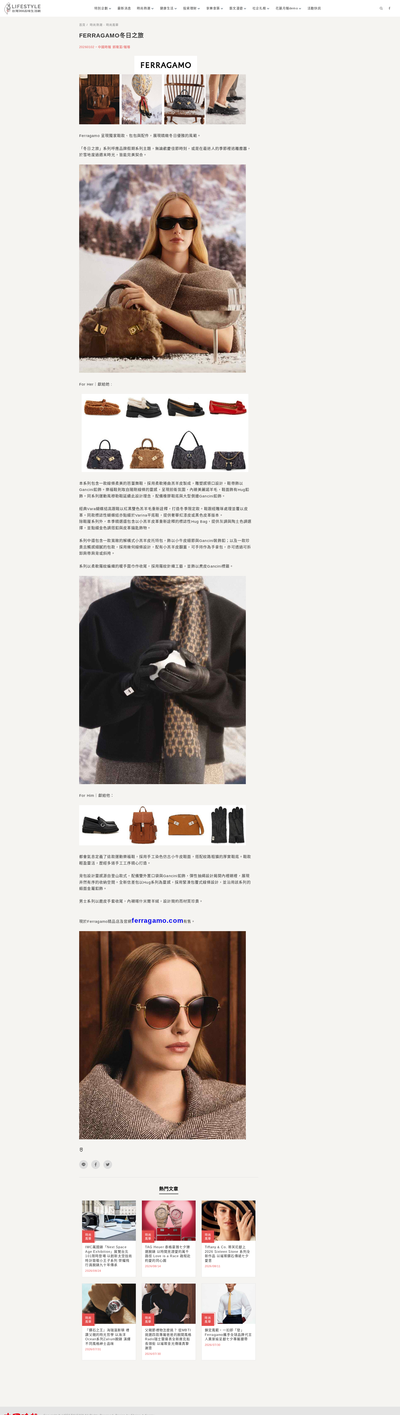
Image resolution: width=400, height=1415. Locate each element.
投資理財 (190, 8)
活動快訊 (314, 8)
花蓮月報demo (287, 8)
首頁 (82, 24)
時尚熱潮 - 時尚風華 (104, 24)
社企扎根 (259, 8)
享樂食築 (213, 8)
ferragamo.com (157, 920)
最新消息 (124, 8)
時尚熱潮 (143, 8)
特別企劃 (101, 8)
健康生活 (167, 8)
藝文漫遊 (236, 8)
